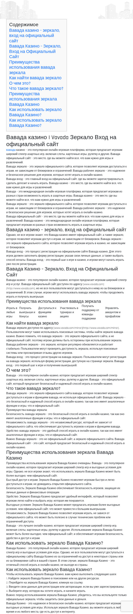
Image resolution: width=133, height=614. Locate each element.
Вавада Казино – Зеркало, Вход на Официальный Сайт (35, 51)
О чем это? (20, 83)
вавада (11, 150)
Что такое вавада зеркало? (36, 88)
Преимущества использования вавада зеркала (32, 67)
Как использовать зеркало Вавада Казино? (35, 112)
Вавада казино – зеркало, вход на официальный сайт (34, 36)
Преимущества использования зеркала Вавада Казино (33, 99)
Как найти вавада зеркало (35, 78)
